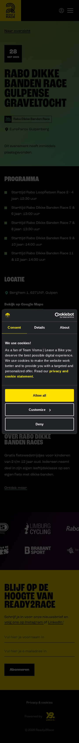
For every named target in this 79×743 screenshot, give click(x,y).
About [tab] (65, 327)
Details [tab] (39, 327)
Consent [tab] (14, 327)
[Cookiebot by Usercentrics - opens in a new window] (56, 315)
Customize (37, 410)
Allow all (39, 395)
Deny (39, 424)
